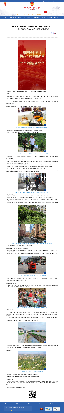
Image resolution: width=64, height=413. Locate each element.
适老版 (51, 1)
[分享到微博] (54, 33)
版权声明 (18, 407)
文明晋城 (32, 14)
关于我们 (6, 407)
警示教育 (21, 14)
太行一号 (36, 14)
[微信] (44, 1)
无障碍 (49, 1)
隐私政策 (22, 407)
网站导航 (14, 407)
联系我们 (10, 407)
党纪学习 (25, 14)
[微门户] (43, 1)
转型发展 (28, 14)
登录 (46, 1)
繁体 (54, 1)
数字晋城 (39, 14)
